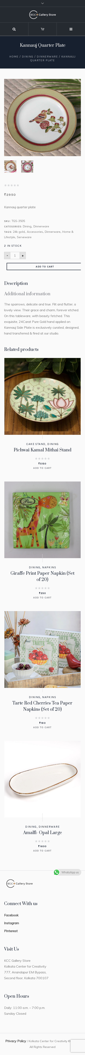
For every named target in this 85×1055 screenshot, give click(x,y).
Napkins (49, 567)
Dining (27, 56)
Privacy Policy (15, 1041)
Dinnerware (47, 56)
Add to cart (45, 266)
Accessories (35, 232)
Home (14, 56)
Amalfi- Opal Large (42, 833)
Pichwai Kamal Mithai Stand (42, 450)
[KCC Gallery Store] (42, 14)
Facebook (11, 915)
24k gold (19, 232)
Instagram (11, 923)
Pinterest (11, 931)
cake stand (35, 444)
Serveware (24, 237)
